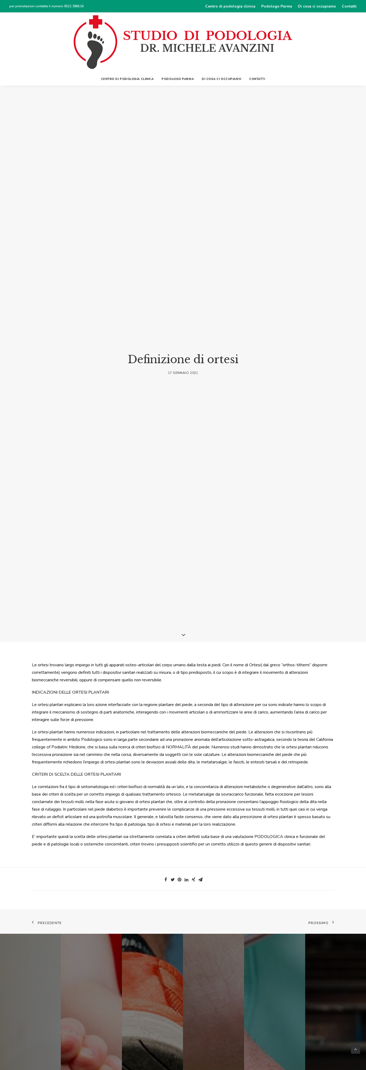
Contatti (349, 6)
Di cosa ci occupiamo (317, 6)
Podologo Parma (276, 6)
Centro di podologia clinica (230, 6)
